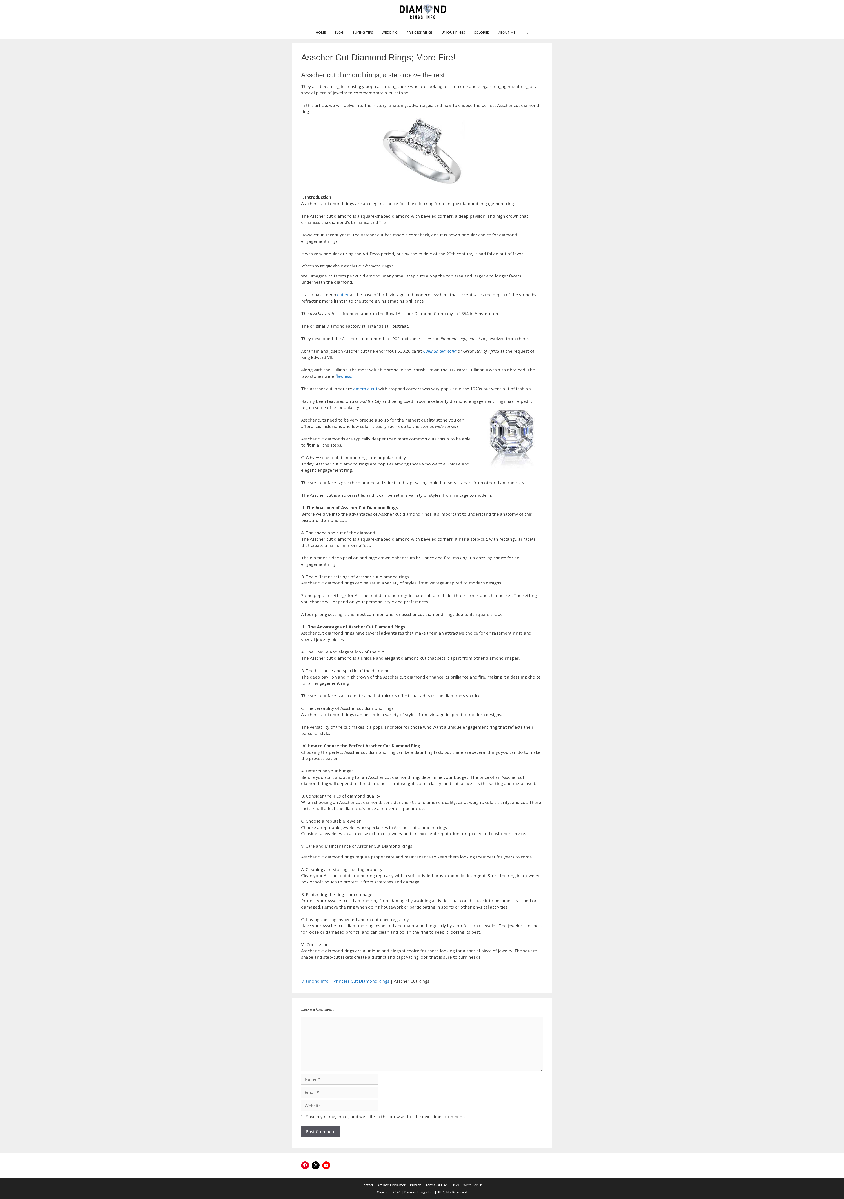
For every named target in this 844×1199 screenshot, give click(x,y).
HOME (321, 32)
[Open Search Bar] (526, 32)
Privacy (415, 1185)
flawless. (343, 376)
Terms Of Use (436, 1185)
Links (455, 1185)
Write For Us (473, 1185)
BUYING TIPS (362, 32)
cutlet (343, 294)
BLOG (339, 32)
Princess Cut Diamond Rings (361, 981)
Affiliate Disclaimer (392, 1185)
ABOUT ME (506, 32)
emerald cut (365, 389)
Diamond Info (315, 981)
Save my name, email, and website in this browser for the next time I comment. (385, 1116)
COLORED (481, 32)
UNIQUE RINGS (453, 32)
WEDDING (390, 32)
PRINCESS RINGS (419, 32)
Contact (367, 1185)
